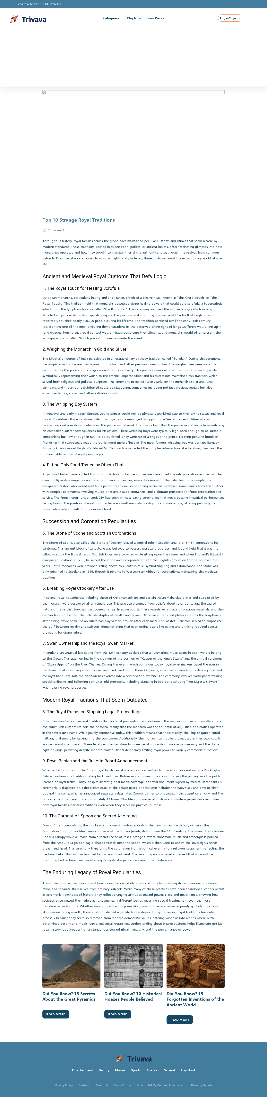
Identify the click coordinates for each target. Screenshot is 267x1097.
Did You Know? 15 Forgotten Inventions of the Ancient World (195, 999)
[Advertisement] (133, 57)
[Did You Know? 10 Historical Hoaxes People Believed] (133, 966)
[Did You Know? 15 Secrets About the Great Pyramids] (71, 966)
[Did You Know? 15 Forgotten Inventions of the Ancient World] (196, 966)
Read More (55, 1014)
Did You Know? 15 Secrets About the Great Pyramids (69, 996)
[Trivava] (37, 18)
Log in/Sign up (230, 18)
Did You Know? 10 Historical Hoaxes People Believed (133, 996)
